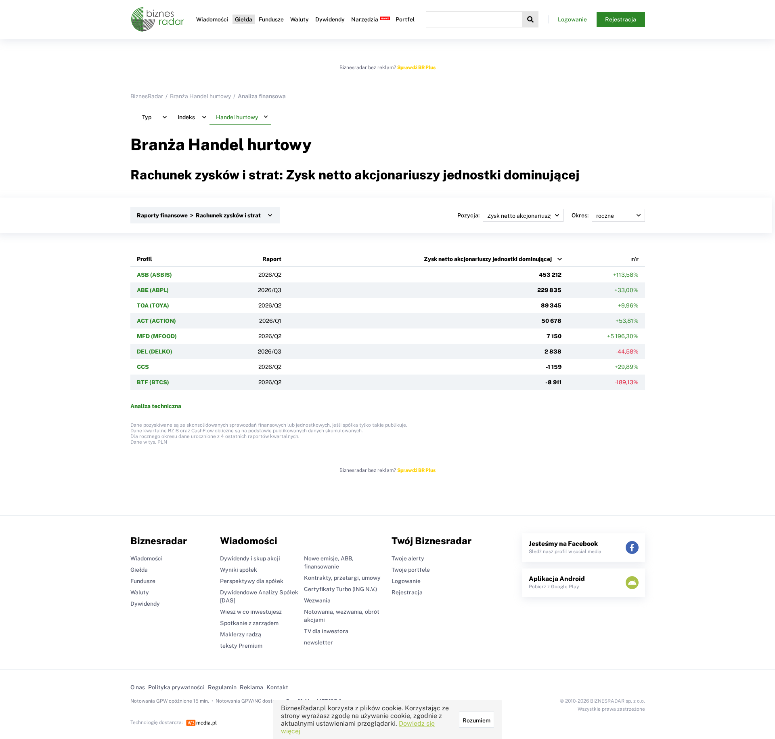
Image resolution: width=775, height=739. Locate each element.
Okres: (580, 215)
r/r (635, 259)
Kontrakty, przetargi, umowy (342, 578)
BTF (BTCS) (153, 382)
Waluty (299, 19)
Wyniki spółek (238, 569)
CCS (143, 367)
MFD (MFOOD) (157, 336)
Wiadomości (212, 19)
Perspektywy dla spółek (251, 581)
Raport (271, 259)
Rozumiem (476, 720)
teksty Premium (241, 645)
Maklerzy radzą (240, 634)
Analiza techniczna (155, 406)
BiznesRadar (146, 96)
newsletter (318, 642)
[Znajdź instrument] (530, 19)
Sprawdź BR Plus (416, 67)
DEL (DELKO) (154, 351)
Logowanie (572, 19)
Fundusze (271, 19)
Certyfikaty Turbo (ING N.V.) (340, 589)
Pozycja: (468, 215)
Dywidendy (330, 19)
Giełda (243, 19)
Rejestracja (620, 19)
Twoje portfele (411, 569)
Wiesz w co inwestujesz (251, 611)
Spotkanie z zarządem (249, 623)
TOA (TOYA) (153, 305)
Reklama (251, 687)
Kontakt (277, 687)
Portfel (405, 19)
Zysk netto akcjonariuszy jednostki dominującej (488, 259)
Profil (144, 259)
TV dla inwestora (326, 631)
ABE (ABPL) (153, 290)
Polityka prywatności (176, 687)
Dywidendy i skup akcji (250, 558)
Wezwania (317, 600)
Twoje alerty (408, 558)
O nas (137, 687)
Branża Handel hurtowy (200, 96)
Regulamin (222, 687)
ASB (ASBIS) (154, 275)
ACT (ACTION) (156, 321)
